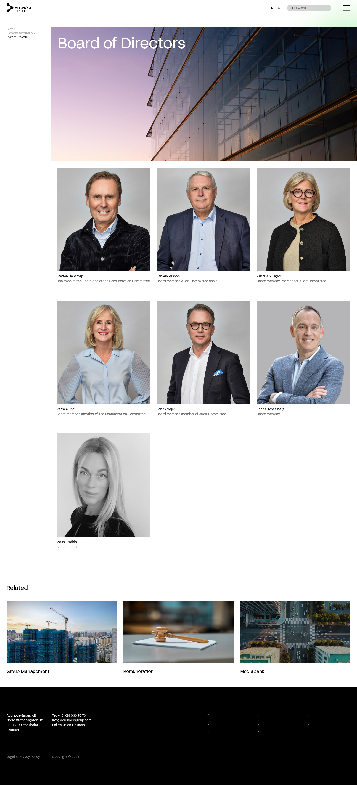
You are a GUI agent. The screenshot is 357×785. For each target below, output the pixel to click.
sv (279, 8)
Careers (217, 732)
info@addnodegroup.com (71, 720)
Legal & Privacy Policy (23, 757)
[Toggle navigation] (347, 8)
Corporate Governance (20, 33)
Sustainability (321, 715)
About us (268, 715)
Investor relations (274, 724)
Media (316, 724)
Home (10, 29)
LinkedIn (78, 725)
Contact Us (270, 732)
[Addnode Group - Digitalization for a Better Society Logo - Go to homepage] (19, 8)
